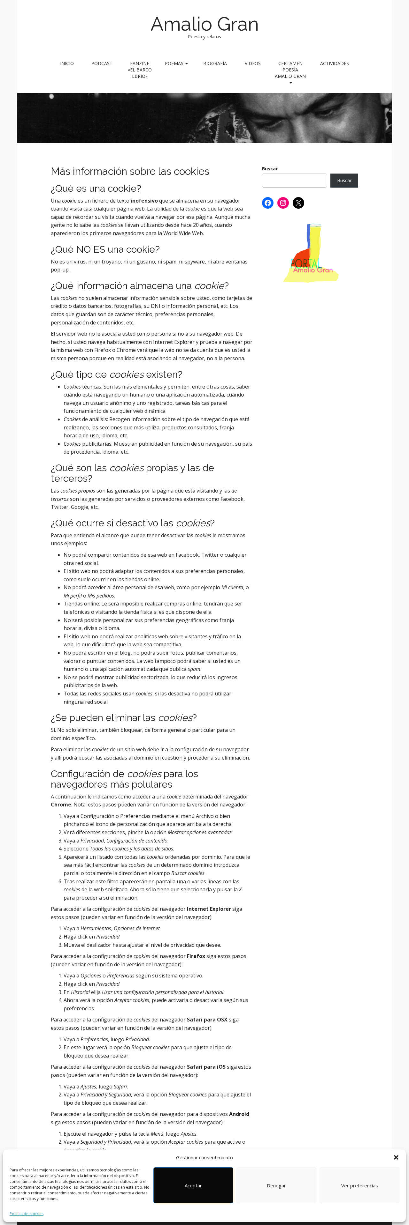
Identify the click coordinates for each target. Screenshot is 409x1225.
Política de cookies (26, 1213)
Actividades (334, 63)
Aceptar (193, 1185)
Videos (253, 63)
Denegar (276, 1185)
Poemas (175, 63)
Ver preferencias (359, 1185)
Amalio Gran (204, 24)
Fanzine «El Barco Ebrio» (140, 69)
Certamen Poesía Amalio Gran (290, 69)
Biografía (215, 63)
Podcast (101, 63)
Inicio (67, 63)
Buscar (270, 169)
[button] (396, 1157)
